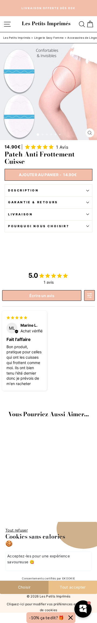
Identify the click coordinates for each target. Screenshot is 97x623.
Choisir (24, 587)
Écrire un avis (41, 295)
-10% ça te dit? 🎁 (46, 617)
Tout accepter (73, 587)
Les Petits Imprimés (16, 37)
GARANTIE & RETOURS (33, 202)
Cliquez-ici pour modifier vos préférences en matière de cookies (49, 607)
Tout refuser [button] (16, 530)
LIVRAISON (20, 214)
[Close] (70, 617)
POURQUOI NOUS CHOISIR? (38, 226)
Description (23, 190)
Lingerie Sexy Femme (49, 37)
